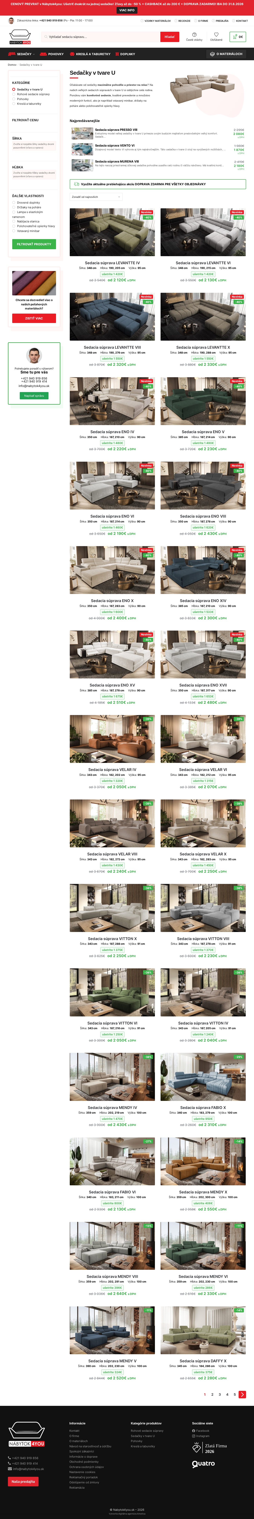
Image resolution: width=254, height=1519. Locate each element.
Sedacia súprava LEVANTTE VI (203, 263)
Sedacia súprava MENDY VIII (112, 1276)
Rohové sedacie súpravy (147, 1430)
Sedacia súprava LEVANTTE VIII (112, 347)
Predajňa (222, 20)
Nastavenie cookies (82, 1472)
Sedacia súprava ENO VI (112, 516)
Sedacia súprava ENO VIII (203, 516)
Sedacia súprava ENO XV (112, 685)
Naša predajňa (23, 1482)
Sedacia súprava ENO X (112, 600)
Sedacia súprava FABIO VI (112, 1192)
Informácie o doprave (83, 1456)
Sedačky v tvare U (143, 1436)
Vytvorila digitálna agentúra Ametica (127, 1513)
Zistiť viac (34, 318)
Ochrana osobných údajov (86, 1467)
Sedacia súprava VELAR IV (112, 769)
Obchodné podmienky (84, 1461)
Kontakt (242, 20)
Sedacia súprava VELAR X (203, 854)
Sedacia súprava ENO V (203, 432)
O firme (203, 20)
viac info (127, 10)
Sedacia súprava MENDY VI (203, 1276)
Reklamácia (76, 1487)
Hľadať (170, 36)
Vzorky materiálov (158, 20)
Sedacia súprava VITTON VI (112, 1023)
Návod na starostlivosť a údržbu (90, 1446)
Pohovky (136, 1441)
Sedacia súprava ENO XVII (203, 685)
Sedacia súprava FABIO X (203, 1107)
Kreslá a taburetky (143, 1446)
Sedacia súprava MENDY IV (112, 1107)
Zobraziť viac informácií (112, 288)
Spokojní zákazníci (81, 1451)
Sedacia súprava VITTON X (112, 938)
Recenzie (184, 20)
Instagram (202, 1436)
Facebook (202, 1430)
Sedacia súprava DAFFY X (203, 1361)
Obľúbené (216, 39)
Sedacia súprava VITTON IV (203, 1023)
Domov (12, 64)
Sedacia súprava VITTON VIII (203, 938)
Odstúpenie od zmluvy (84, 1482)
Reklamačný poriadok (83, 1477)
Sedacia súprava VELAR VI (203, 769)
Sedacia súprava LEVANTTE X (203, 347)
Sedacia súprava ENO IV (112, 432)
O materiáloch (78, 1441)
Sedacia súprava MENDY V (112, 1361)
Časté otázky (194, 39)
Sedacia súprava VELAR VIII (112, 854)
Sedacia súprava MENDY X (203, 1192)
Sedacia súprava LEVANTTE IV (112, 263)
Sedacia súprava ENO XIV (203, 600)
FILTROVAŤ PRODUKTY (34, 244)
